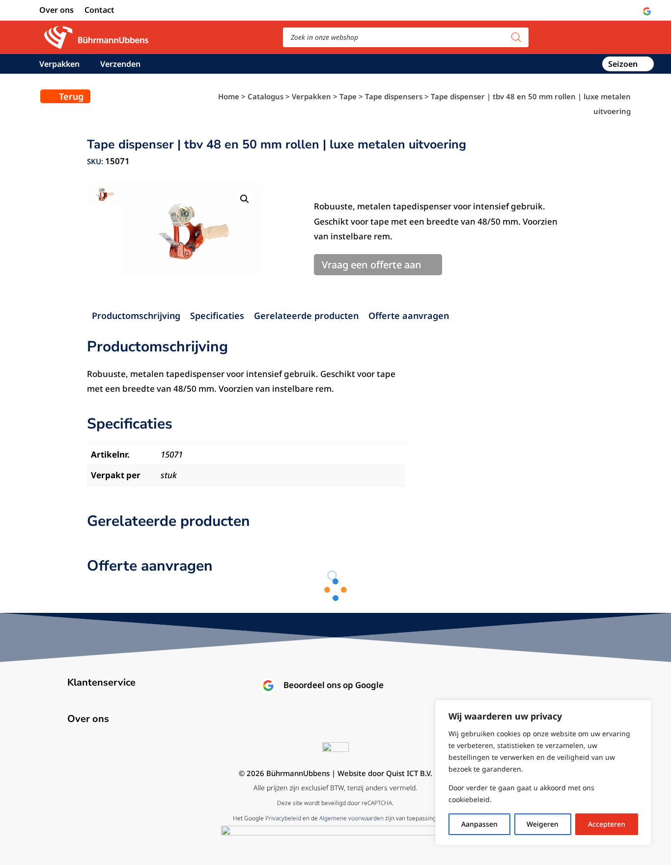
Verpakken (59, 64)
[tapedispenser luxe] (192, 228)
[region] (543, 772)
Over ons (56, 10)
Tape (348, 96)
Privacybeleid (283, 818)
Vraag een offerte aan (371, 264)
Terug (71, 96)
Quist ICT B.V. (409, 773)
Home (228, 96)
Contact (99, 10)
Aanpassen (479, 824)
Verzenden (120, 64)
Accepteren (606, 824)
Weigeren (543, 824)
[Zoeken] (516, 37)
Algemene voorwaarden (351, 818)
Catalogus (265, 96)
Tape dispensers (393, 96)
